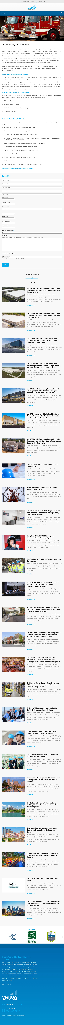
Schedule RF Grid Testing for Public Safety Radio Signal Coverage (42, 488)
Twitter (21, 1004)
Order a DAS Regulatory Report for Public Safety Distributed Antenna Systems (42, 709)
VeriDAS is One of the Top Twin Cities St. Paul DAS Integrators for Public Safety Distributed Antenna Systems (43, 903)
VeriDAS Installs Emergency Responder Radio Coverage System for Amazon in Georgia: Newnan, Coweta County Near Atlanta (43, 391)
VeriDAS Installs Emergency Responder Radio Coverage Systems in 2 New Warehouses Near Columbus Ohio (43, 290)
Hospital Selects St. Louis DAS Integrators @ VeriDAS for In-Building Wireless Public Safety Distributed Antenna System (43, 609)
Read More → (31, 305)
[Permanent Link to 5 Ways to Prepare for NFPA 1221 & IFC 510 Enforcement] (13, 471)
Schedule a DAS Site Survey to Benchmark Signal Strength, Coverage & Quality (42, 732)
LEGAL (3, 1017)
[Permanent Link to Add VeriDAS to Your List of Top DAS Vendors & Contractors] (13, 565)
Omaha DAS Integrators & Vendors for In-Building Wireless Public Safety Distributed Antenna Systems (42, 805)
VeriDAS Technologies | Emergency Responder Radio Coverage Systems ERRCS (32, 7)
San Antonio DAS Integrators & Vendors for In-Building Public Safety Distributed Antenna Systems (43, 855)
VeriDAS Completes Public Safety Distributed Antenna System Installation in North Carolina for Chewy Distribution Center (43, 416)
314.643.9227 (41, 1)
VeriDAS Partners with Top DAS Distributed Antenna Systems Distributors (42, 755)
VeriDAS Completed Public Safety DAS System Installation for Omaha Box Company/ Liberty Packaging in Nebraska (43, 513)
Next (62, 937)
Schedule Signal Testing (28, 1)
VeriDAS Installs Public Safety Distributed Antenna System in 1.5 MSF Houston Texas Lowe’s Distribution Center (42, 340)
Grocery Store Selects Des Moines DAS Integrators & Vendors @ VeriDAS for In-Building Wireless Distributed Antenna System (43, 660)
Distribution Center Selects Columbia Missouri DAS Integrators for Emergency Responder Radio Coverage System (43, 685)
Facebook (18, 1004)
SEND (5, 264)
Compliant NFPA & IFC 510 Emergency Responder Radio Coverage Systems (40, 537)
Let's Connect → (7, 984)
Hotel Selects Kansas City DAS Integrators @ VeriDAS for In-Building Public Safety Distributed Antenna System (43, 584)
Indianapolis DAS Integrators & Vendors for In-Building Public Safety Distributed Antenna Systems (43, 780)
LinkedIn (15, 1004)
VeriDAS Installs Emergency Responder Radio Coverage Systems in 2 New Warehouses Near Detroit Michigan (43, 315)
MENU (3, 13)
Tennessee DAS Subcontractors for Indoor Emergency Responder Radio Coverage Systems (42, 830)
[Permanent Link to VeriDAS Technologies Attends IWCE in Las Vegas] (13, 885)
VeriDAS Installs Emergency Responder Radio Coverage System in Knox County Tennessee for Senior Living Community (44, 441)
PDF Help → (4, 254)
